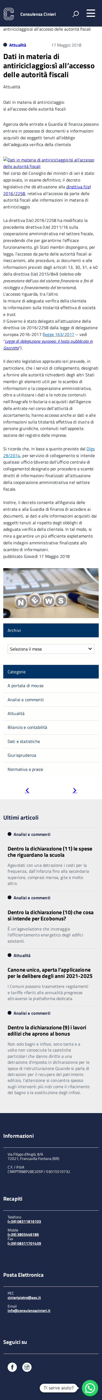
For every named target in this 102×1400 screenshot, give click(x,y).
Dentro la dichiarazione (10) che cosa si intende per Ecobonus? (51, 915)
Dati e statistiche (24, 741)
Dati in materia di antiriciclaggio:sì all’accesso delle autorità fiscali (49, 65)
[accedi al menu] (90, 13)
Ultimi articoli (21, 817)
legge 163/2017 (59, 334)
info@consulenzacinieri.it (29, 1310)
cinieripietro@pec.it (24, 1297)
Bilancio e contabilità (27, 727)
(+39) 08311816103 (24, 1221)
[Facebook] (12, 1368)
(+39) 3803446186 (23, 1234)
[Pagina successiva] (74, 791)
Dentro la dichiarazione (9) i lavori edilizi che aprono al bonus (47, 1030)
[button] (90, 1388)
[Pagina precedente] (27, 791)
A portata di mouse (26, 685)
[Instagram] (27, 1368)
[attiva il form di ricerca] (75, 14)
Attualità (17, 45)
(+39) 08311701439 (24, 1243)
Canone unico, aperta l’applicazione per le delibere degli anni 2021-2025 (50, 972)
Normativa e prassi (25, 769)
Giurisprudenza (22, 755)
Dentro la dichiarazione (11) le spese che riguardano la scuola (50, 851)
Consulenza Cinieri (38, 14)
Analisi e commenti (26, 699)
